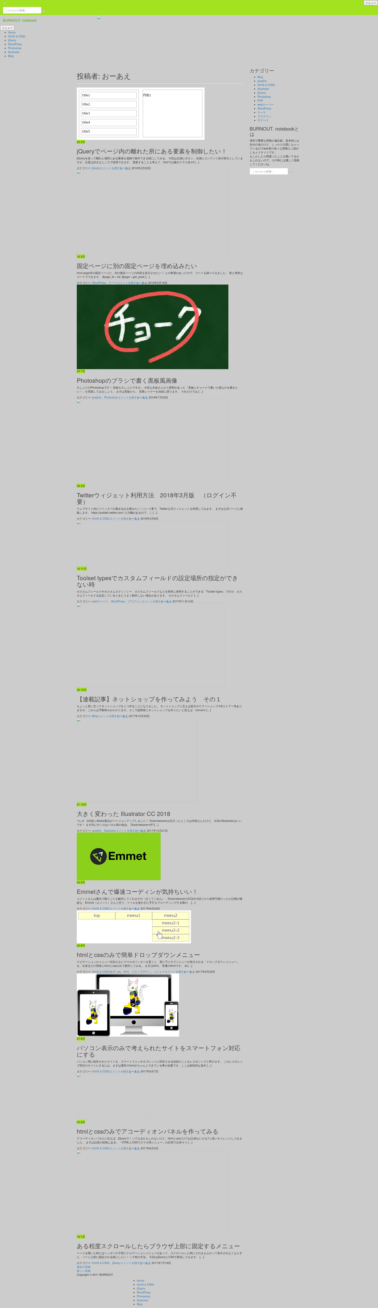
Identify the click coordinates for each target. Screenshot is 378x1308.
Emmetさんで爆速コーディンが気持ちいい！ (137, 891)
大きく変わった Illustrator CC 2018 (123, 813)
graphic (96, 397)
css (119, 971)
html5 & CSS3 (16, 36)
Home (12, 32)
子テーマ (263, 120)
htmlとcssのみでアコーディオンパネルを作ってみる (148, 1131)
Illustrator (14, 52)
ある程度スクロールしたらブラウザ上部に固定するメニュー (158, 1246)
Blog (11, 56)
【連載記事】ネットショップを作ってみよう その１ (149, 699)
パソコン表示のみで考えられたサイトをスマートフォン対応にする (158, 1050)
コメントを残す (110, 168)
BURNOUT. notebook (20, 20)
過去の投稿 (84, 1267)
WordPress (15, 44)
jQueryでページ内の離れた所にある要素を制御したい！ (152, 151)
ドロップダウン (141, 971)
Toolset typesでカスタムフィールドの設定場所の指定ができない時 (157, 580)
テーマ (113, 283)
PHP (260, 100)
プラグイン (134, 601)
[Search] (43, 11)
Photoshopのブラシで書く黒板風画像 (127, 380)
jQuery (12, 40)
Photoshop (14, 48)
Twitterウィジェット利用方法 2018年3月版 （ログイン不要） (157, 498)
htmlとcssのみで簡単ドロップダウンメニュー (138, 954)
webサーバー (100, 601)
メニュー (370, 3)
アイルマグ (10, 1280)
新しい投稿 (84, 1271)
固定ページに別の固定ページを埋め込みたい (137, 265)
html (126, 971)
